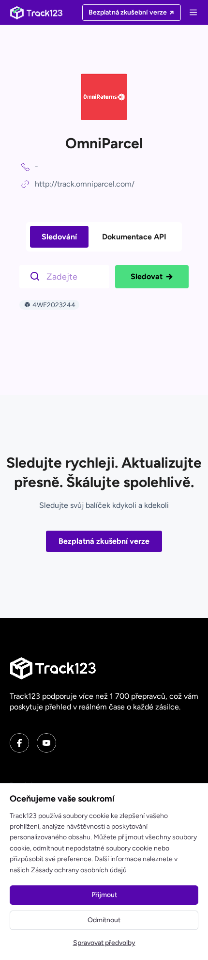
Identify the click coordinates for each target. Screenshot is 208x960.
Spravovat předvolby (104, 943)
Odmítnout (104, 920)
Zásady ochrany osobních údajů (79, 870)
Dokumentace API (134, 236)
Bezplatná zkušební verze (104, 541)
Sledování (59, 236)
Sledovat (147, 276)
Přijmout (104, 895)
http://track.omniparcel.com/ (84, 184)
